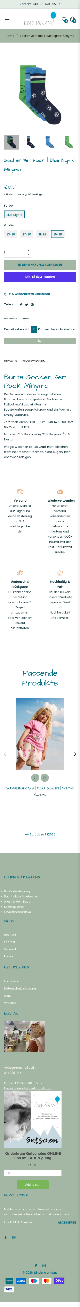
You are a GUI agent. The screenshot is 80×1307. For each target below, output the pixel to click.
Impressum (12, 981)
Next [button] (75, 754)
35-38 (58, 234)
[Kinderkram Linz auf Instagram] (14, 1237)
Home (10, 36)
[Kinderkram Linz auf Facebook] (5, 1237)
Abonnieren (67, 1222)
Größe (9, 225)
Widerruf (10, 1003)
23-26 (11, 234)
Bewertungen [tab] (34, 361)
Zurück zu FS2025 (42, 834)
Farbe (8, 206)
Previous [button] (5, 754)
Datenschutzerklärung (20, 988)
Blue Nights (14, 215)
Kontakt (9, 942)
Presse (8, 956)
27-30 (26, 234)
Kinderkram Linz (45, 1273)
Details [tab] (10, 361)
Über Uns (10, 935)
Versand (10, 949)
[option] (40, 754)
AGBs (7, 996)
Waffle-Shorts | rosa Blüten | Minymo (40, 788)
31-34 (42, 234)
